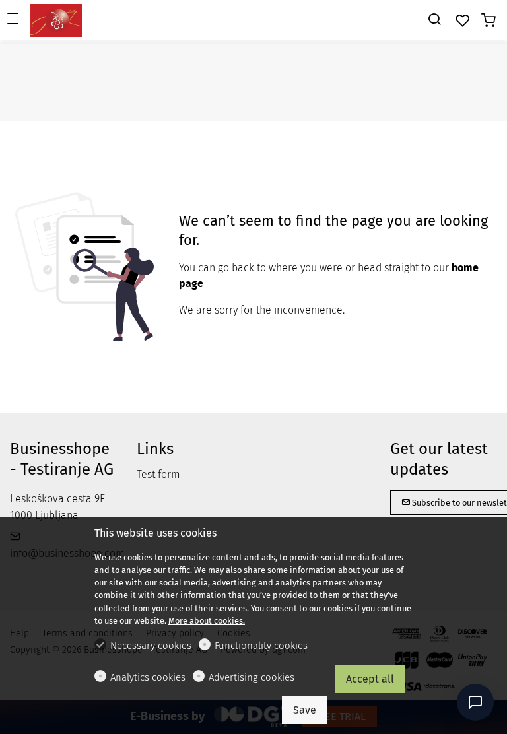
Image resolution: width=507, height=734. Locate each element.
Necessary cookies (150, 645)
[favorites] (463, 21)
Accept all (370, 679)
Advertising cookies (251, 677)
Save (304, 710)
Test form (158, 474)
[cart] (488, 21)
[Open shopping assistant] (475, 702)
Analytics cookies (148, 677)
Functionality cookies (261, 645)
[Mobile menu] (12, 20)
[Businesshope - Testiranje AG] (83, 19)
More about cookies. (206, 621)
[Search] (434, 19)
